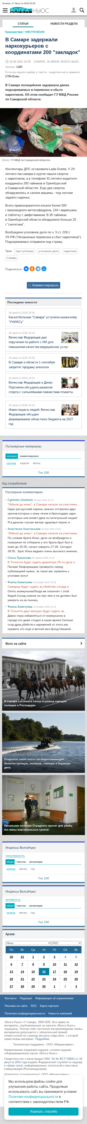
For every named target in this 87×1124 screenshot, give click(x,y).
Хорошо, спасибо (43, 1111)
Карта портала (49, 1005)
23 (44, 979)
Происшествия (13, 32)
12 (76, 964)
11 (65, 964)
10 (54, 964)
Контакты (10, 998)
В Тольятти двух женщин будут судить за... (37, 611)
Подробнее (42, 1039)
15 (33, 971)
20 (11, 979)
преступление (24, 251)
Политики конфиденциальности (33, 1096)
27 (11, 986)
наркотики (70, 251)
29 (33, 986)
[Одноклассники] (32, 268)
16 (44, 971)
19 (76, 971)
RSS (34, 1005)
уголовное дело (48, 251)
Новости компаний (60, 1013)
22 (33, 979)
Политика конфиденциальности (25, 1013)
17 (54, 971)
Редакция (26, 998)
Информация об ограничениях (54, 998)
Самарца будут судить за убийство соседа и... (39, 586)
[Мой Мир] (43, 268)
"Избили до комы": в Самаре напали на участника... (43, 504)
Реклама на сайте (16, 1005)
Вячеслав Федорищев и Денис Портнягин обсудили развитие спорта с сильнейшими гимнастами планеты (41, 387)
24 (54, 979)
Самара (11, 257)
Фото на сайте (15, 643)
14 (22, 971)
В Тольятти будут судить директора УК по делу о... (42, 562)
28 (22, 986)
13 (11, 971)
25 (65, 979)
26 (76, 979)
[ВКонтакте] (26, 268)
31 (22, 956)
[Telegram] (38, 268)
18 (65, 971)
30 (11, 956)
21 (22, 979)
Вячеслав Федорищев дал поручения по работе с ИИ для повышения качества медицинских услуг (38, 342)
